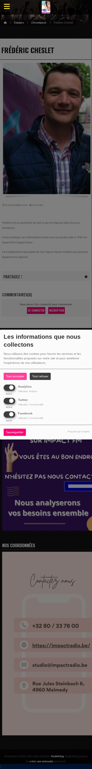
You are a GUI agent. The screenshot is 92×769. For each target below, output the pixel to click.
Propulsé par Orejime (79, 431)
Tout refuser (40, 376)
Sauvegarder (15, 432)
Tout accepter (15, 376)
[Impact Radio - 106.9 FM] (46, 7)
